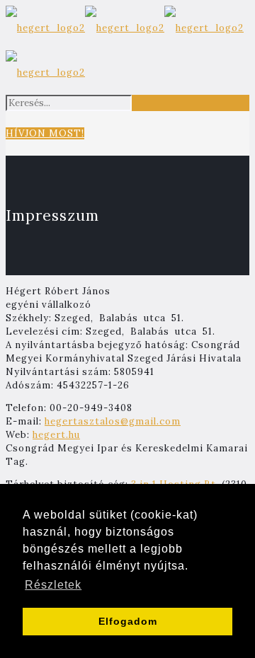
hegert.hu (56, 435)
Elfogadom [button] (127, 621)
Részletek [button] (53, 585)
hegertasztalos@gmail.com (113, 421)
